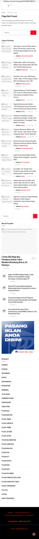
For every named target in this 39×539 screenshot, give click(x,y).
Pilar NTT (6, 457)
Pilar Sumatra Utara (10, 482)
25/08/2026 (30, 111)
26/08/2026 (17, 58)
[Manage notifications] (34, 534)
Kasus (4, 377)
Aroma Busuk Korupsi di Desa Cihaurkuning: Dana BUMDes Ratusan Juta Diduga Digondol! (22, 311)
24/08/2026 (17, 208)
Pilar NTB (5, 452)
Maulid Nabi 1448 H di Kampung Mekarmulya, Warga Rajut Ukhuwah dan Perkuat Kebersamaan (25, 64)
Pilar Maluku (7, 448)
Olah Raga (6, 394)
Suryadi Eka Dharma (27, 56)
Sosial (4, 494)
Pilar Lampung (8, 444)
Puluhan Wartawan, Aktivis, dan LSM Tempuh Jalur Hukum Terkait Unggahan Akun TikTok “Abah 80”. (25, 131)
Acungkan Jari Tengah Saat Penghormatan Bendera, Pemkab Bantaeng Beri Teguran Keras (25, 171)
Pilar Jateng (7, 432)
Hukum (4, 369)
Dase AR (23, 137)
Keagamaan (6, 381)
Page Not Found (12, 12)
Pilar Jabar (6, 419)
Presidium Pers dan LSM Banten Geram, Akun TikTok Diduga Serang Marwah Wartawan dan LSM (25, 78)
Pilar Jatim (6, 436)
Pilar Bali (6, 411)
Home (3, 12)
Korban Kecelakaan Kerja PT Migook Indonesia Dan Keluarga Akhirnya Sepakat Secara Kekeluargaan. (22, 300)
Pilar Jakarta (7, 423)
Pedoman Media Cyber (22, 512)
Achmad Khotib (25, 83)
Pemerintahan (7, 398)
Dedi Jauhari (25, 206)
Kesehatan (6, 386)
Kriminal (5, 390)
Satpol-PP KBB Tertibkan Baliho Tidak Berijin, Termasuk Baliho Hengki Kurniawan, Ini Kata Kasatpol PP (20, 277)
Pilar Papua (6, 461)
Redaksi (10, 512)
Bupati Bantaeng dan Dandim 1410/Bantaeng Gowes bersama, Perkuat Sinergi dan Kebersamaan (25, 106)
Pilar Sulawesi (8, 473)
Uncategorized (8, 498)
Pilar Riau (6, 465)
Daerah (5, 365)
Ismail (23, 100)
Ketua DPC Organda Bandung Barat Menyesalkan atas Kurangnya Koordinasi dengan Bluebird (22, 288)
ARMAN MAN (24, 70)
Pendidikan (6, 402)
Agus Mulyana (25, 162)
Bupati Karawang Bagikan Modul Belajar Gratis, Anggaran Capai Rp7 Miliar (25, 157)
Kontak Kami (30, 515)
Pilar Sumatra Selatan (11, 477)
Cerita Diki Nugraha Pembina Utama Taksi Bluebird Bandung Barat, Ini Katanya (14, 261)
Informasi (6, 373)
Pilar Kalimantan (9, 440)
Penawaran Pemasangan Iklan (14, 515)
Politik (5, 490)
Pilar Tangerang (8, 486)
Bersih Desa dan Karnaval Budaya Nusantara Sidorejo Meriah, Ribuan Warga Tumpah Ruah (25, 143)
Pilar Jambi (6, 427)
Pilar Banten (7, 415)
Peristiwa (6, 406)
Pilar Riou (6, 469)
